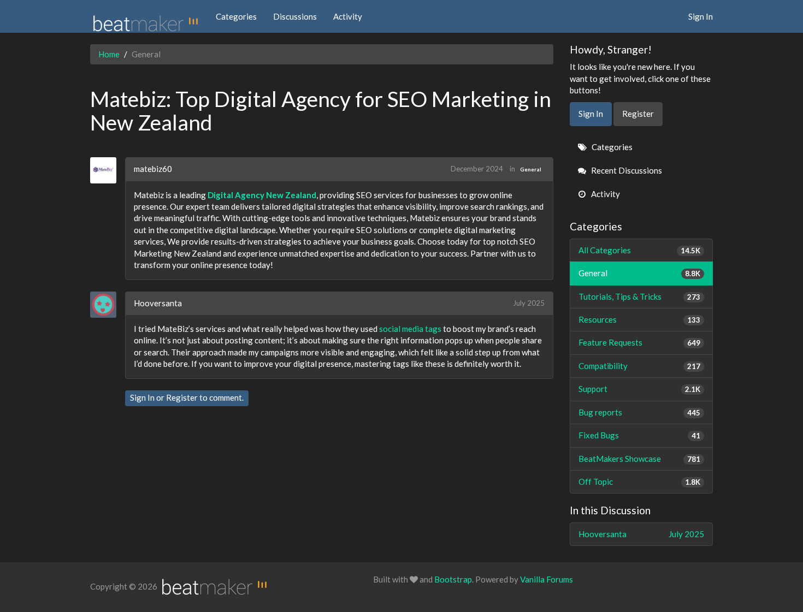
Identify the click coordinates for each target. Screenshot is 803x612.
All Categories (639, 250)
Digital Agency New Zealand (262, 195)
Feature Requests (639, 342)
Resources (639, 319)
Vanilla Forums (546, 579)
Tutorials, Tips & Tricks (639, 296)
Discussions (295, 16)
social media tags (410, 329)
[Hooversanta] (107, 305)
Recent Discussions (625, 170)
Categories (236, 16)
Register (182, 397)
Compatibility (639, 366)
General (530, 169)
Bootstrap (453, 579)
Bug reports (639, 412)
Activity (347, 16)
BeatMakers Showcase (639, 459)
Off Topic (639, 481)
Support (639, 389)
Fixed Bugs (639, 435)
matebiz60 (153, 169)
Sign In (700, 16)
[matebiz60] (107, 170)
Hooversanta (158, 303)
